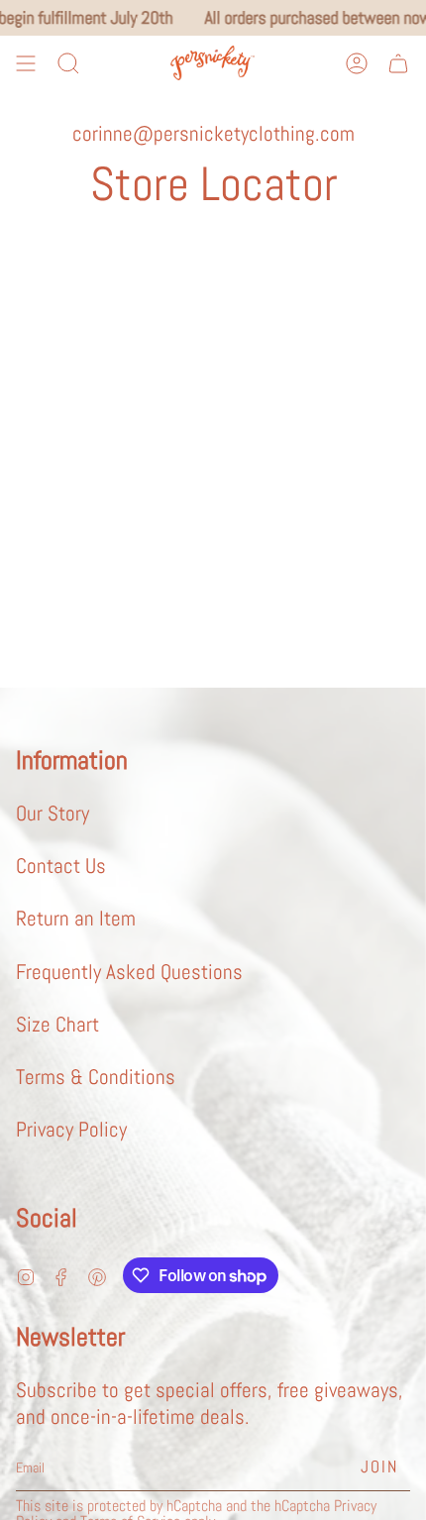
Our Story (52, 813)
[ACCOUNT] (357, 63)
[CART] (398, 63)
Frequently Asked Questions (129, 971)
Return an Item (76, 918)
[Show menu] (26, 63)
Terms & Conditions (95, 1076)
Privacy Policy (71, 1129)
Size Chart (57, 1024)
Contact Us (61, 865)
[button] (68, 63)
